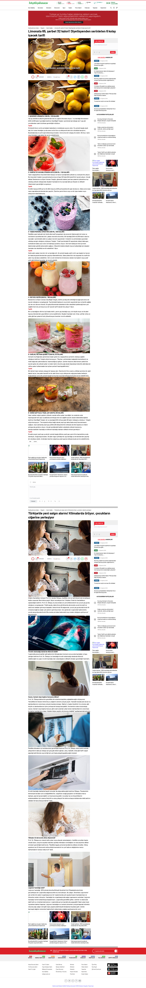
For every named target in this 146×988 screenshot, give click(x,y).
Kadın (70, 8)
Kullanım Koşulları (83, 986)
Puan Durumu (73, 957)
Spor (64, 8)
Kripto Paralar (113, 957)
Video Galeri (84, 967)
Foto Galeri (78, 8)
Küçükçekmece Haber (33, 28)
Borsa (30, 957)
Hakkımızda (55, 986)
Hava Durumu (62, 957)
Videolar (87, 8)
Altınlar (72, 964)
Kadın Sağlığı (49, 28)
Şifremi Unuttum (96, 969)
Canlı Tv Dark (45, 964)
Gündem (48, 8)
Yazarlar (95, 8)
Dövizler (72, 967)
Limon (35, 441)
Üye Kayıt (94, 967)
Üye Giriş (94, 964)
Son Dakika (31, 8)
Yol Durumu (101, 957)
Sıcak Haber (84, 974)
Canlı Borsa (59, 964)
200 (30, 441)
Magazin (42, 28)
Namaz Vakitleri (40, 957)
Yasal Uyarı (91, 986)
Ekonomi (57, 8)
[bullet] (51, 501)
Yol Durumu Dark (32, 967)
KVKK (77, 986)
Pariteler (92, 957)
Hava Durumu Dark (33, 964)
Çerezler (73, 986)
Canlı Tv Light (32, 969)
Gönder (33, 501)
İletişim (60, 986)
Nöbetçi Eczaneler (47, 969)
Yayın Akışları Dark (47, 967)
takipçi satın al (46, 974)
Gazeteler (103, 8)
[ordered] (48, 501)
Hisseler (83, 957)
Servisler (40, 8)
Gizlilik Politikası (67, 986)
